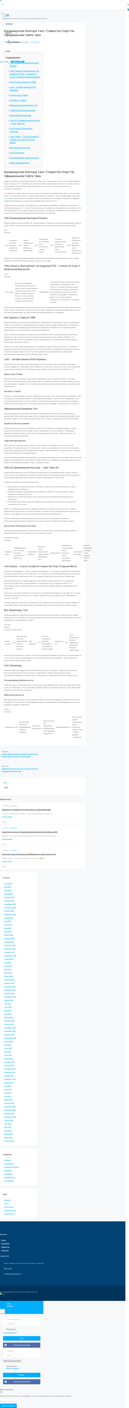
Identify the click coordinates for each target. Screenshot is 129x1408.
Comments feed (10, 1210)
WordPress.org (9, 1214)
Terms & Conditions (12, 1368)
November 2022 (10, 1031)
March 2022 (8, 1059)
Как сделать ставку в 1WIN (23, 82)
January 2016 (9, 1141)
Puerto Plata (5, 1243)
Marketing (8, 1170)
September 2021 (10, 1079)
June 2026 (8, 884)
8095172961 (8, 1268)
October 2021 (9, 1076)
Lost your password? (10, 1333)
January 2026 (9, 901)
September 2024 (10, 956)
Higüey (3, 1240)
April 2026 (8, 890)
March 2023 (8, 1017)
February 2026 (9, 897)
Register (7, 1200)
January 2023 (9, 1024)
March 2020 (8, 1134)
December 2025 (10, 904)
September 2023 (10, 997)
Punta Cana (5, 1250)
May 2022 (7, 1052)
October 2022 (9, 1035)
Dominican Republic (11, 1167)
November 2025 (10, 908)
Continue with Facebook (21, 1345)
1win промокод (17, 153)
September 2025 (10, 914)
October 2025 (9, 911)
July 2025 (7, 921)
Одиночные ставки (19, 95)
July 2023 (7, 1004)
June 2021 (8, 1089)
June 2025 (8, 925)
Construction (9, 1164)
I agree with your (12, 1367)
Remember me (11, 1329)
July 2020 (7, 1124)
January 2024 (9, 983)
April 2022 (8, 1055)
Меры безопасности (20, 163)
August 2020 (8, 1120)
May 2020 (7, 1127)
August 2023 (8, 1000)
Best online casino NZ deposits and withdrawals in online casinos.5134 (29, 854)
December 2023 (10, 986)
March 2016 (8, 1137)
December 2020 (10, 1107)
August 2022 (8, 1041)
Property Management (13, 42)
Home (7, 15)
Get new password (8, 1406)
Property (9, 33)
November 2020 (10, 1110)
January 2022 (9, 1065)
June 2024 (8, 966)
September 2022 (10, 1038)
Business (7, 1160)
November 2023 (10, 990)
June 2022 (8, 1048)
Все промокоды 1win (20, 147)
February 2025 (9, 938)
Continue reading (7, 817)
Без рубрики (13, 805)
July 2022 (7, 1045)
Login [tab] (9, 1304)
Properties (9, 24)
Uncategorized (9, 1177)
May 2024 (7, 969)
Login (22, 1338)
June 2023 (8, 1007)
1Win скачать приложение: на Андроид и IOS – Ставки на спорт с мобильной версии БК (25, 74)
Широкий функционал (20, 115)
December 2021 (10, 1069)
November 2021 (10, 1072)
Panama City (5, 1247)
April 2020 (8, 1131)
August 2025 (8, 918)
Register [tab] (10, 1306)
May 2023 (7, 1011)
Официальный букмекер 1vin (23, 105)
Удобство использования (22, 110)
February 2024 (9, 980)
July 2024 (7, 962)
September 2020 (10, 1117)
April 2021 (8, 1096)
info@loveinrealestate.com (12, 1274)
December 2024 (10, 945)
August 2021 (8, 1083)
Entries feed (8, 1207)
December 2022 (10, 1028)
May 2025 (7, 928)
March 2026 (8, 894)
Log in (6, 1204)
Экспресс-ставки (18, 100)
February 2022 (9, 1062)
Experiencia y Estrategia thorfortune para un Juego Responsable (26, 810)
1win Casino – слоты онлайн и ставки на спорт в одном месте (24, 139)
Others (8, 51)
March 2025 (8, 935)
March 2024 (8, 976)
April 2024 (8, 973)
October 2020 (9, 1113)
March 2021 (8, 1100)
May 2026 (7, 887)
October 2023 (9, 993)
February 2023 (9, 1021)
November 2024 (10, 949)
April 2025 (8, 932)
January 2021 (9, 1103)
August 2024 (8, 959)
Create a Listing (17, 61)
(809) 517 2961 (4, 61)
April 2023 (8, 1014)
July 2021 (7, 1086)
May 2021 (7, 1093)
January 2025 (9, 942)
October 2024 (9, 952)
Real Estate (8, 1174)
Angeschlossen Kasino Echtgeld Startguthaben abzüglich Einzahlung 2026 (29, 832)
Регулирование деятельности (24, 158)
